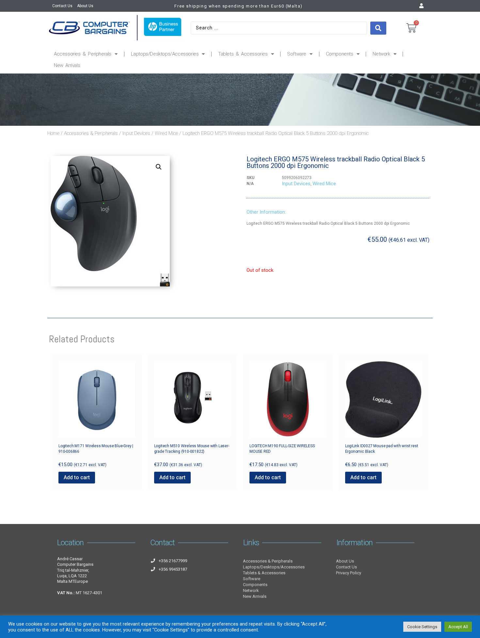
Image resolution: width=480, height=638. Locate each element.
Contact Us (62, 6)
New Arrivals (67, 65)
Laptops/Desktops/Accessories (165, 54)
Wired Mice (166, 133)
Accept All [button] (458, 626)
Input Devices (136, 133)
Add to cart (77, 477)
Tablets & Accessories (243, 54)
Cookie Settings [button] (422, 626)
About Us (85, 6)
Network (381, 54)
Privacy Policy (348, 572)
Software (296, 54)
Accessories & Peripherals (82, 54)
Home (53, 133)
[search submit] (378, 28)
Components (339, 54)
